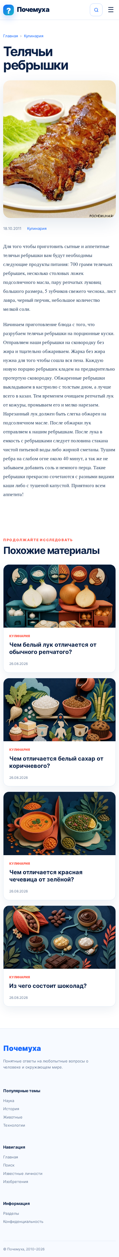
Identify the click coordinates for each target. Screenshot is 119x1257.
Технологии (14, 1125)
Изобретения (15, 1181)
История (11, 1108)
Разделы (11, 1213)
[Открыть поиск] (96, 9)
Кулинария (33, 36)
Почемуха (22, 1048)
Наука (8, 1100)
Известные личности (22, 1173)
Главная (10, 36)
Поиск (8, 1165)
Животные (13, 1117)
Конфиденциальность (23, 1221)
